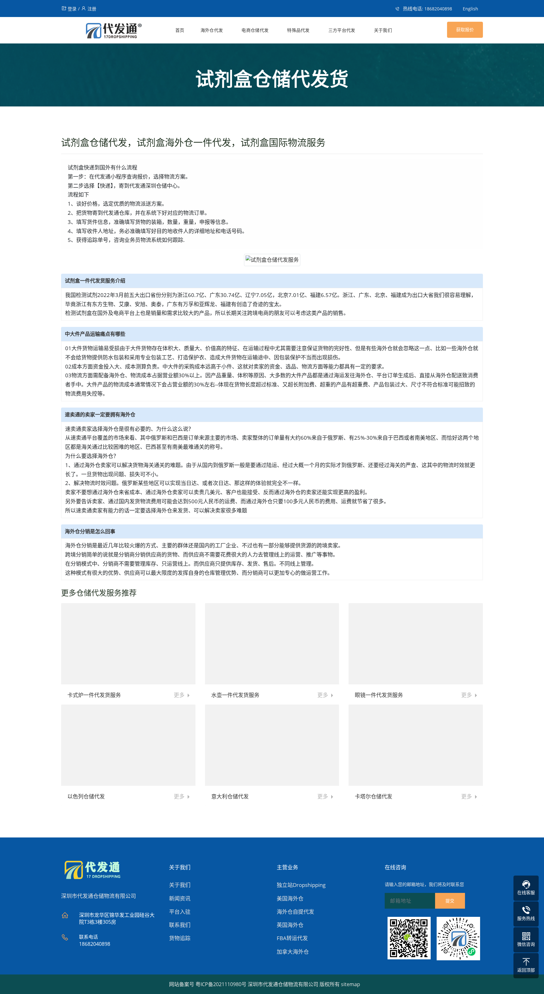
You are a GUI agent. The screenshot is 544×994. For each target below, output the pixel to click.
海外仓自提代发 (295, 911)
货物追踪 (179, 938)
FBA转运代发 (292, 938)
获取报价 (465, 29)
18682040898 (438, 9)
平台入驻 (179, 911)
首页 (179, 30)
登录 (72, 9)
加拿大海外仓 (293, 951)
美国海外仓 (290, 898)
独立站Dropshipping (301, 884)
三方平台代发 (341, 30)
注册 (92, 9)
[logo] (101, 32)
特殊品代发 (298, 30)
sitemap (350, 984)
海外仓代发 (212, 30)
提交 (449, 900)
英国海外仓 (290, 924)
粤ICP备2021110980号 (221, 984)
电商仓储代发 (255, 30)
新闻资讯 (179, 898)
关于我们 (383, 30)
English (470, 9)
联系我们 (179, 924)
